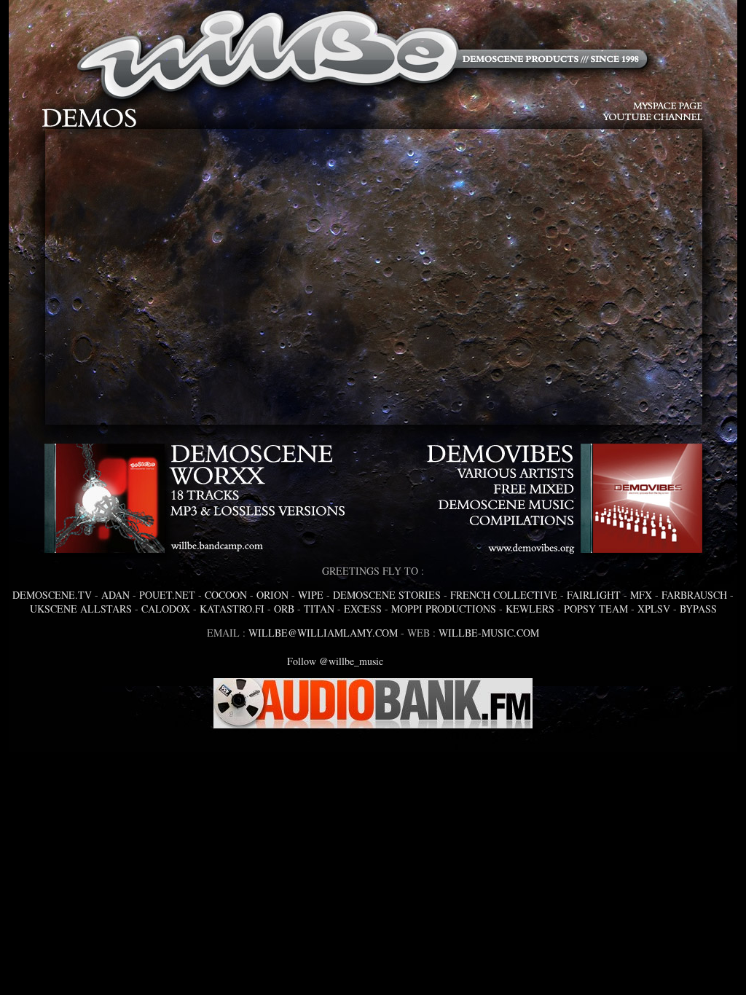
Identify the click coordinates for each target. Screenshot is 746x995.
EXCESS (363, 609)
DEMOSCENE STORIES (387, 595)
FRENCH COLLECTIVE (503, 595)
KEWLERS (530, 609)
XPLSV (653, 609)
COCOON (226, 595)
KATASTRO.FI (232, 609)
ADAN (115, 595)
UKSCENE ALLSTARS (81, 609)
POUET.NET (167, 595)
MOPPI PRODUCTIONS (443, 609)
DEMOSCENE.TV (52, 595)
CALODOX (165, 609)
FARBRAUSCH (694, 595)
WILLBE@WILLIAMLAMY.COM (323, 633)
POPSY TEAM (596, 609)
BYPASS (698, 609)
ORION (272, 595)
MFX (641, 595)
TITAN (319, 609)
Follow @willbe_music (335, 661)
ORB (284, 609)
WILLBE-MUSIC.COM (489, 633)
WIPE (310, 595)
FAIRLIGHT (594, 595)
